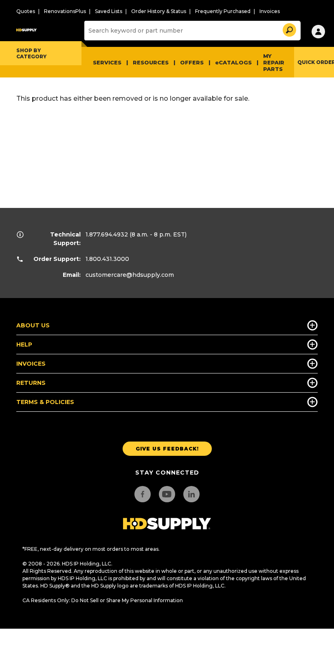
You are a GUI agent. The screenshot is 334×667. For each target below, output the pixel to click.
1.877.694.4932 (107, 234)
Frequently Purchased (222, 11)
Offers (192, 62)
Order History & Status (158, 11)
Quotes (25, 11)
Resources (151, 62)
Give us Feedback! (167, 449)
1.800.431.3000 (107, 259)
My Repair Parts (273, 62)
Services (107, 62)
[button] (289, 29)
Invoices (269, 11)
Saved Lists (108, 11)
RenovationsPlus (65, 11)
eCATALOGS (233, 62)
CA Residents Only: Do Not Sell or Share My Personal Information (102, 600)
